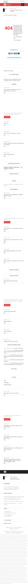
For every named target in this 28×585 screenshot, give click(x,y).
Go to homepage (18, 40)
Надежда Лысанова (8, 321)
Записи (6, 382)
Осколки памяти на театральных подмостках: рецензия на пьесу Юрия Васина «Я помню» (13, 356)
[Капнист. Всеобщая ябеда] (6, 157)
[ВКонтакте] (9, 53)
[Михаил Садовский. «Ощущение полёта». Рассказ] (6, 264)
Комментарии (7, 384)
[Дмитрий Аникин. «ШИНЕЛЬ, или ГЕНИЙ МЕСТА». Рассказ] (14, 207)
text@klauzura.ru (10, 515)
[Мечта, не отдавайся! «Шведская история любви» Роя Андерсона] (6, 147)
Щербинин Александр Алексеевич (11, 341)
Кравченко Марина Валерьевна (11, 280)
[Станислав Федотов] (6, 334)
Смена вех (6, 123)
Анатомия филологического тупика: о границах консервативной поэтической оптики (14, 351)
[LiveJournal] (19, 53)
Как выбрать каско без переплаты (11, 393)
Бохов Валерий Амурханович (10, 311)
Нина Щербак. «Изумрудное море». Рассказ (12, 250)
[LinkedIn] (17, 53)
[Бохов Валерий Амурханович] (6, 314)
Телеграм (22, 1)
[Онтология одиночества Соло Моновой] (7, 10)
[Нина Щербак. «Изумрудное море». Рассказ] (6, 254)
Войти (5, 380)
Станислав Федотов (8, 331)
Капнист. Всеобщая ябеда (9, 154)
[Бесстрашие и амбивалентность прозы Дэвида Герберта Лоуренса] (14, 101)
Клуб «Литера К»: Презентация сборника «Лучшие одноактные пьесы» (16, 479)
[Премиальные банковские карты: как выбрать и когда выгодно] (6, 441)
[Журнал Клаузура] (7, 1)
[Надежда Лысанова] (6, 324)
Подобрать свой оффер (8, 70)
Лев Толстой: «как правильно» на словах (12, 133)
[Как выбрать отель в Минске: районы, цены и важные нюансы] (6, 430)
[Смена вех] (6, 126)
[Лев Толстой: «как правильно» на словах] (6, 136)
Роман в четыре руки (19, 348)
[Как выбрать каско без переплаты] (14, 404)
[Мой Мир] (15, 53)
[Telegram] (13, 53)
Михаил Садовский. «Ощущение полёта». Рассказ (14, 260)
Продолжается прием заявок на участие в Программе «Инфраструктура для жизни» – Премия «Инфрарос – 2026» (12, 460)
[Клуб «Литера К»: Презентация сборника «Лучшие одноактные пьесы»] (7, 478)
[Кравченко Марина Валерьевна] (14, 290)
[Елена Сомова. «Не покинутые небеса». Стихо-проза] (6, 244)
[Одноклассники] (11, 53)
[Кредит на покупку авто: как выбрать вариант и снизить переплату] (6, 452)
